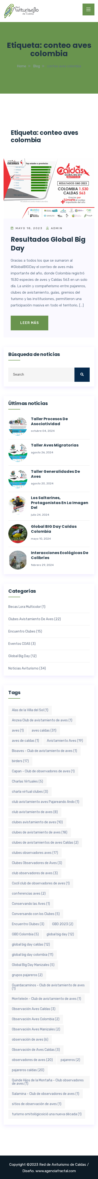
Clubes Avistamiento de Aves (31, 619)
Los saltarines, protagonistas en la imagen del (59, 503)
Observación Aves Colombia (35, 1019)
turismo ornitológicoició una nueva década (47, 1114)
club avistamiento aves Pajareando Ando (45, 802)
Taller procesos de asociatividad (49, 422)
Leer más (29, 323)
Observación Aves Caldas (33, 1009)
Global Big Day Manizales (33, 965)
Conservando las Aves (31, 904)
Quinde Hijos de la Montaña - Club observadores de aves (48, 1082)
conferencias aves (29, 894)
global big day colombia (32, 955)
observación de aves (30, 1040)
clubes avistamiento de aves (37, 822)
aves (18, 730)
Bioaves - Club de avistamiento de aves (44, 751)
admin (56, 228)
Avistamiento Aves (65, 741)
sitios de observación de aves (36, 1104)
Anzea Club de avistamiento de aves (42, 720)
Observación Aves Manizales (36, 1029)
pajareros (70, 1060)
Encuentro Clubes (21, 631)
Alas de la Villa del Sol (30, 710)
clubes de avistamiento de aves (39, 832)
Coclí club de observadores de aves (41, 883)
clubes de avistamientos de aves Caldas (45, 843)
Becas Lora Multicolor (24, 607)
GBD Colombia (25, 934)
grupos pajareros (27, 975)
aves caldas (44, 730)
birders (20, 761)
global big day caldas (31, 944)
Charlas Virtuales (27, 781)
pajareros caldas (28, 1070)
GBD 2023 (62, 924)
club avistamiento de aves (35, 812)
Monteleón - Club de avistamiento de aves (46, 999)
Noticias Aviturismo (23, 668)
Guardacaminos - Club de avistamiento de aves (48, 987)
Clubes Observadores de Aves (37, 863)
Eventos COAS (19, 644)
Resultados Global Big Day (48, 244)
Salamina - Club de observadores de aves (45, 1094)
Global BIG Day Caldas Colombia (54, 529)
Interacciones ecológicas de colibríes (59, 555)
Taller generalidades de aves (55, 474)
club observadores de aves (35, 873)
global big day (60, 934)
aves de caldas (25, 741)
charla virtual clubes (30, 792)
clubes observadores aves (35, 853)
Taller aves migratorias (54, 445)
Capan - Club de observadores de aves (43, 771)
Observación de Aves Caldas (36, 1050)
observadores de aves (32, 1060)
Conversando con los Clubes (36, 914)
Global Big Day (19, 656)
